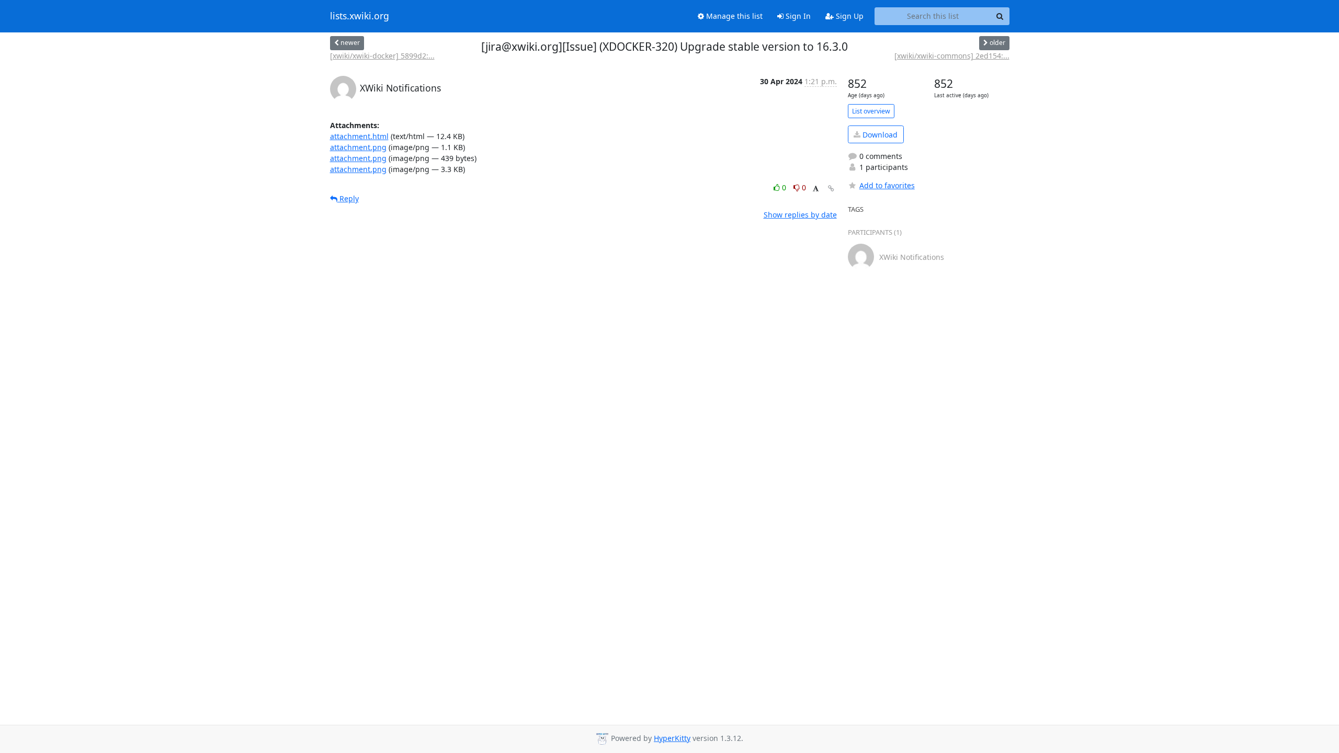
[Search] (1000, 16)
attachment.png (358, 147)
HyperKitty (672, 738)
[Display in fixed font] (816, 189)
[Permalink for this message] (831, 188)
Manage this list (733, 16)
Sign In (797, 16)
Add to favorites (887, 185)
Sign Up (849, 16)
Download (879, 135)
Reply (348, 198)
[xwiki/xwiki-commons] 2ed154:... (951, 56)
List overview (871, 111)
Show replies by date (800, 215)
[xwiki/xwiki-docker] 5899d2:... (382, 56)
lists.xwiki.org (359, 16)
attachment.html (359, 136)
